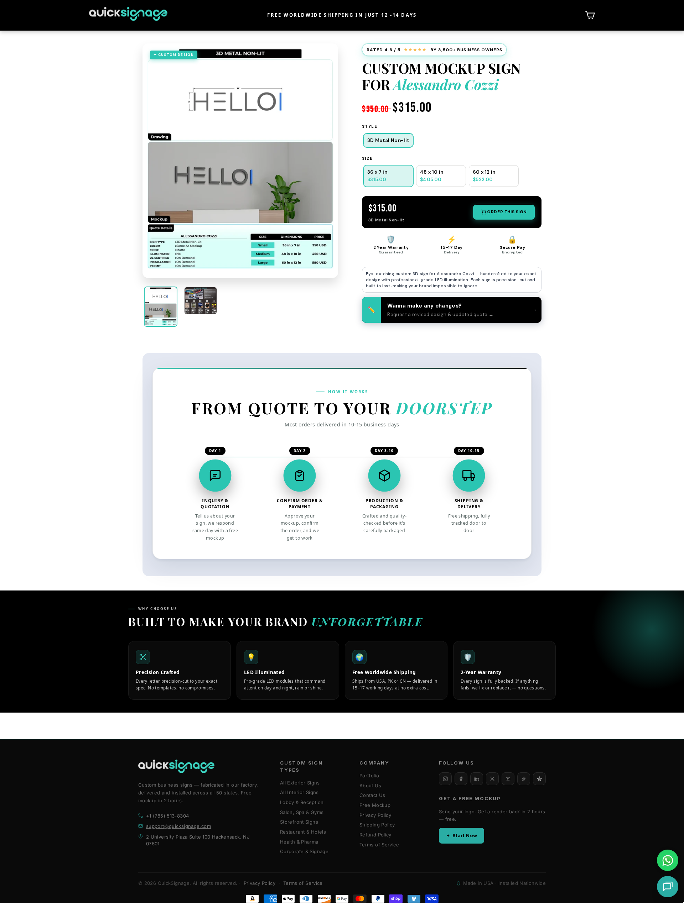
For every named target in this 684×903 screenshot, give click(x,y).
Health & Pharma (299, 842)
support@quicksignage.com (178, 826)
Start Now (464, 835)
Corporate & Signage (304, 851)
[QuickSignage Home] (176, 766)
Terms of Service (379, 844)
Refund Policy (375, 835)
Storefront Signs (299, 822)
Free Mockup (374, 805)
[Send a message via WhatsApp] (668, 860)
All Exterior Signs (300, 783)
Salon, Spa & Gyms (301, 812)
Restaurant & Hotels (303, 832)
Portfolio (369, 775)
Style (369, 126)
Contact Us (372, 795)
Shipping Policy (377, 825)
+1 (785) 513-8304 (167, 816)
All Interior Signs (299, 792)
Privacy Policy (375, 815)
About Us (370, 785)
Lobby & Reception (301, 802)
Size (367, 158)
